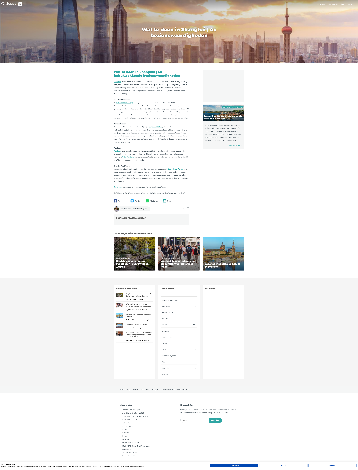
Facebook (121, 201)
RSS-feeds (125, 429)
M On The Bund (128, 157)
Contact (124, 436)
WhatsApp (154, 201)
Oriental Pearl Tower (174, 169)
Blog (342, 4)
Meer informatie (234, 145)
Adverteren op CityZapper (131, 410)
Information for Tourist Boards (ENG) (135, 416)
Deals (349, 4)
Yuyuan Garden (155, 127)
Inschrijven (215, 420)
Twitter (138, 201)
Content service (127, 426)
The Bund (117, 151)
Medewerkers (126, 423)
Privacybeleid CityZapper (130, 443)
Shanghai (117, 82)
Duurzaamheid (127, 449)
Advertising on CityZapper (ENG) (133, 413)
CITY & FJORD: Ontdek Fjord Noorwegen (136, 446)
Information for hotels (129, 420)
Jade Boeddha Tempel (124, 103)
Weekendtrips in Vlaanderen (132, 456)
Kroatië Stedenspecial (129, 452)
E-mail (169, 201)
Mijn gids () (333, 4)
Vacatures (125, 433)
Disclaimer (125, 439)
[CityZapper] (11, 4)
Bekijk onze (118, 187)
